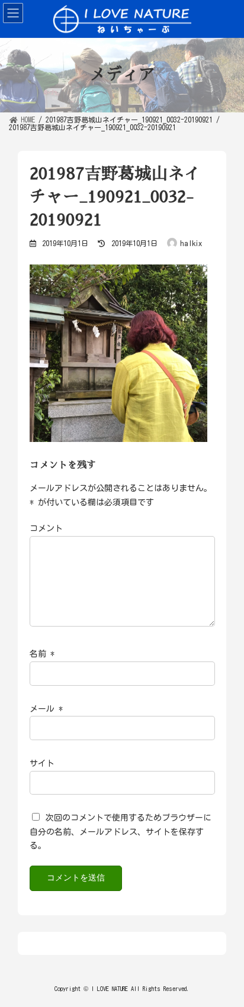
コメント (46, 529)
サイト (42, 763)
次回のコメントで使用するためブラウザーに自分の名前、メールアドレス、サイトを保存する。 (120, 832)
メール (46, 709)
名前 (42, 654)
